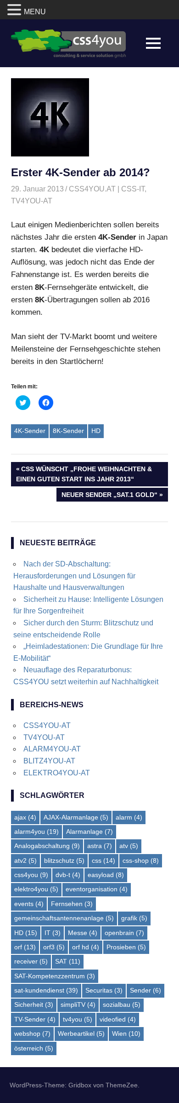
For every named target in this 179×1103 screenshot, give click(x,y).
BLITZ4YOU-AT (49, 761)
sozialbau (121, 1004)
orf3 (54, 947)
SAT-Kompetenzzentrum (54, 976)
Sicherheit (33, 1004)
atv (128, 845)
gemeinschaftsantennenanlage (64, 918)
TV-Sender (35, 1019)
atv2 (25, 860)
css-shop (141, 860)
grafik (134, 918)
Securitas (104, 990)
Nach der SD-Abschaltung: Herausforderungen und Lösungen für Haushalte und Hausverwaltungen (74, 575)
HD (96, 430)
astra (99, 845)
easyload (106, 874)
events (29, 903)
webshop (32, 1033)
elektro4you (36, 889)
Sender (145, 990)
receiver (31, 961)
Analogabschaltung (47, 845)
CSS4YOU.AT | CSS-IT (107, 189)
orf (25, 947)
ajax (25, 817)
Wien (126, 1033)
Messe (82, 932)
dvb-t (68, 874)
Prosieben (126, 947)
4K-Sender (29, 430)
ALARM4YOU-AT (52, 749)
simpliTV (78, 1004)
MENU (35, 12)
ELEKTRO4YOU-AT (56, 773)
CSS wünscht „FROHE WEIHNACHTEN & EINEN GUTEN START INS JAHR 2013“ (84, 474)
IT (53, 932)
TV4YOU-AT (31, 201)
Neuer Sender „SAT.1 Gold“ (109, 496)
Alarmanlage (89, 831)
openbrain (124, 932)
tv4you (77, 1019)
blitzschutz (64, 860)
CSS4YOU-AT (47, 725)
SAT (67, 961)
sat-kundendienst (46, 990)
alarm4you (36, 831)
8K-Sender (68, 430)
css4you (31, 874)
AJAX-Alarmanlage (76, 817)
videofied (118, 1019)
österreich (33, 1048)
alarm (129, 817)
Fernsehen (72, 903)
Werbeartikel (81, 1033)
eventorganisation (97, 889)
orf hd (85, 947)
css (103, 860)
